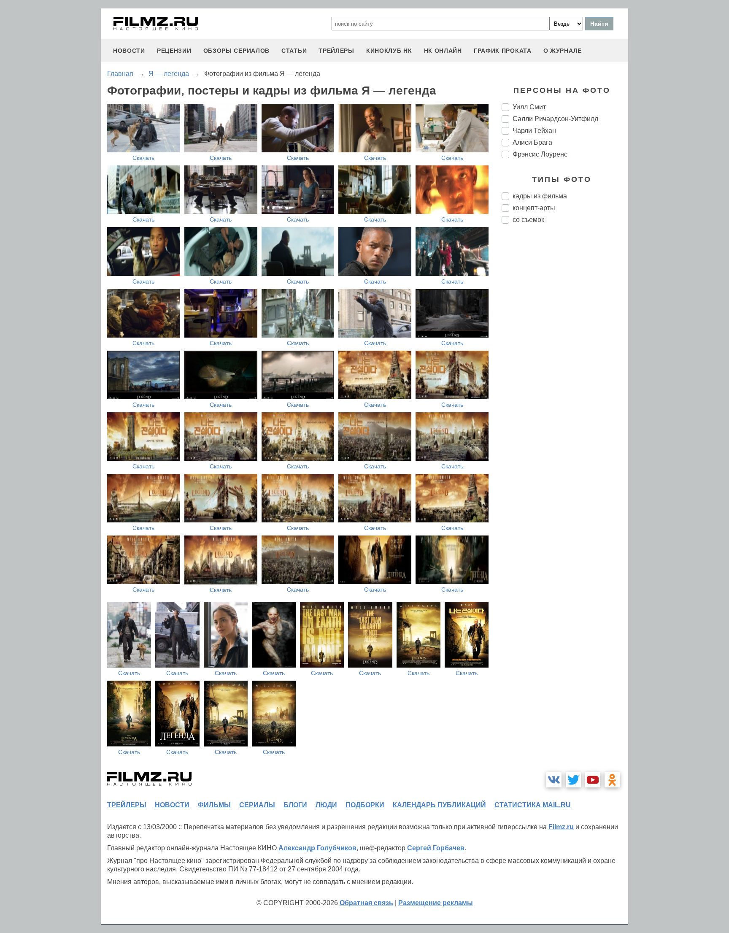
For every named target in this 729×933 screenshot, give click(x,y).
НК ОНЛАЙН (443, 50)
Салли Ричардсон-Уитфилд (555, 118)
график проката (503, 50)
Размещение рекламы (435, 902)
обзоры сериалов (236, 50)
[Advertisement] (565, 371)
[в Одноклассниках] (612, 779)
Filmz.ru (561, 826)
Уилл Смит (529, 107)
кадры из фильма (540, 196)
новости (129, 50)
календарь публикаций (439, 805)
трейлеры (336, 50)
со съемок (528, 219)
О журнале (562, 50)
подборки (365, 805)
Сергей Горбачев (435, 848)
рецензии (174, 50)
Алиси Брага (532, 142)
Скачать (143, 157)
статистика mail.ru (532, 805)
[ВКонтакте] (554, 779)
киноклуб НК (389, 50)
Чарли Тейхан (534, 130)
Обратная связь (366, 902)
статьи (294, 50)
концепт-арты (534, 207)
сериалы (257, 805)
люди (326, 805)
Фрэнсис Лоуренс (540, 154)
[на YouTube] (592, 779)
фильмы (214, 805)
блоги (295, 805)
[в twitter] (573, 779)
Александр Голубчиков (317, 848)
